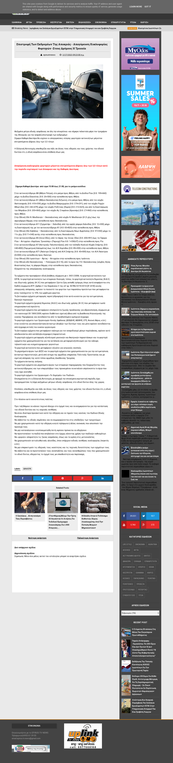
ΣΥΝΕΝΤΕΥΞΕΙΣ (129, 595)
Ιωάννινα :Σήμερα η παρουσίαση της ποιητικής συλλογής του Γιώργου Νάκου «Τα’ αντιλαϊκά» (145, 312)
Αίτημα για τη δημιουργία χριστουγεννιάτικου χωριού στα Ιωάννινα (143, 332)
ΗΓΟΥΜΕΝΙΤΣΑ (129, 567)
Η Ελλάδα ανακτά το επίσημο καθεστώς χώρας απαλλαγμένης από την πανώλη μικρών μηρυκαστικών (95, 522)
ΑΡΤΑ (28, 22)
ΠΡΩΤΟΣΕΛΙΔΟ (129, 590)
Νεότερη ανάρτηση (37, 538)
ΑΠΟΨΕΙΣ (126, 550)
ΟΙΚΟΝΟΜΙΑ (100, 22)
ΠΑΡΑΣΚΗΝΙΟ (138, 578)
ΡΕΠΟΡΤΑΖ (142, 590)
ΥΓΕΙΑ (132, 22)
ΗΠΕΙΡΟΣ (141, 567)
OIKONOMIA (140, 544)
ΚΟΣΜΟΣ (126, 578)
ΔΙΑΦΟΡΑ (27, 469)
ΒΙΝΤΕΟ (69, 22)
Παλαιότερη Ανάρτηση (88, 538)
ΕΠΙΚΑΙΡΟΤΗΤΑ (118, 22)
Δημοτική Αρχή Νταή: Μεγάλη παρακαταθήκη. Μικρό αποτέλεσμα (144, 430)
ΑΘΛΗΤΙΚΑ (152, 544)
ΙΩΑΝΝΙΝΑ (16, 22)
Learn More (135, 6)
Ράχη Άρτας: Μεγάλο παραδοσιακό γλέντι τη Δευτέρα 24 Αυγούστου (141, 268)
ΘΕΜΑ (151, 567)
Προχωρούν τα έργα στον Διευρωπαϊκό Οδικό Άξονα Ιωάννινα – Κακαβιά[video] (143, 289)
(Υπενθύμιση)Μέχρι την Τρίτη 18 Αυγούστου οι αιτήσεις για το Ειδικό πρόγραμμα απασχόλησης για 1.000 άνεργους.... (62, 522)
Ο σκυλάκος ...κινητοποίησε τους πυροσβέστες (28, 517)
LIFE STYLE (127, 544)
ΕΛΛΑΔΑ (137, 561)
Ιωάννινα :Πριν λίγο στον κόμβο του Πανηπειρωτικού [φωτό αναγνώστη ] (145, 355)
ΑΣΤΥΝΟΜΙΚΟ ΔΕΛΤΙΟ (131, 556)
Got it (148, 6)
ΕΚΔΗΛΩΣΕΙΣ (84, 22)
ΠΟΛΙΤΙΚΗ (151, 578)
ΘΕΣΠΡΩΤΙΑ (55, 22)
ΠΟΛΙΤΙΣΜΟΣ (128, 584)
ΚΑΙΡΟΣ (144, 22)
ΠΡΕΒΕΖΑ (40, 22)
